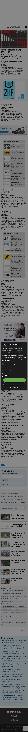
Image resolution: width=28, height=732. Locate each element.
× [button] (24, 343)
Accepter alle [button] (14, 380)
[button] (14, 387)
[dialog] (14, 366)
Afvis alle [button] (14, 384)
